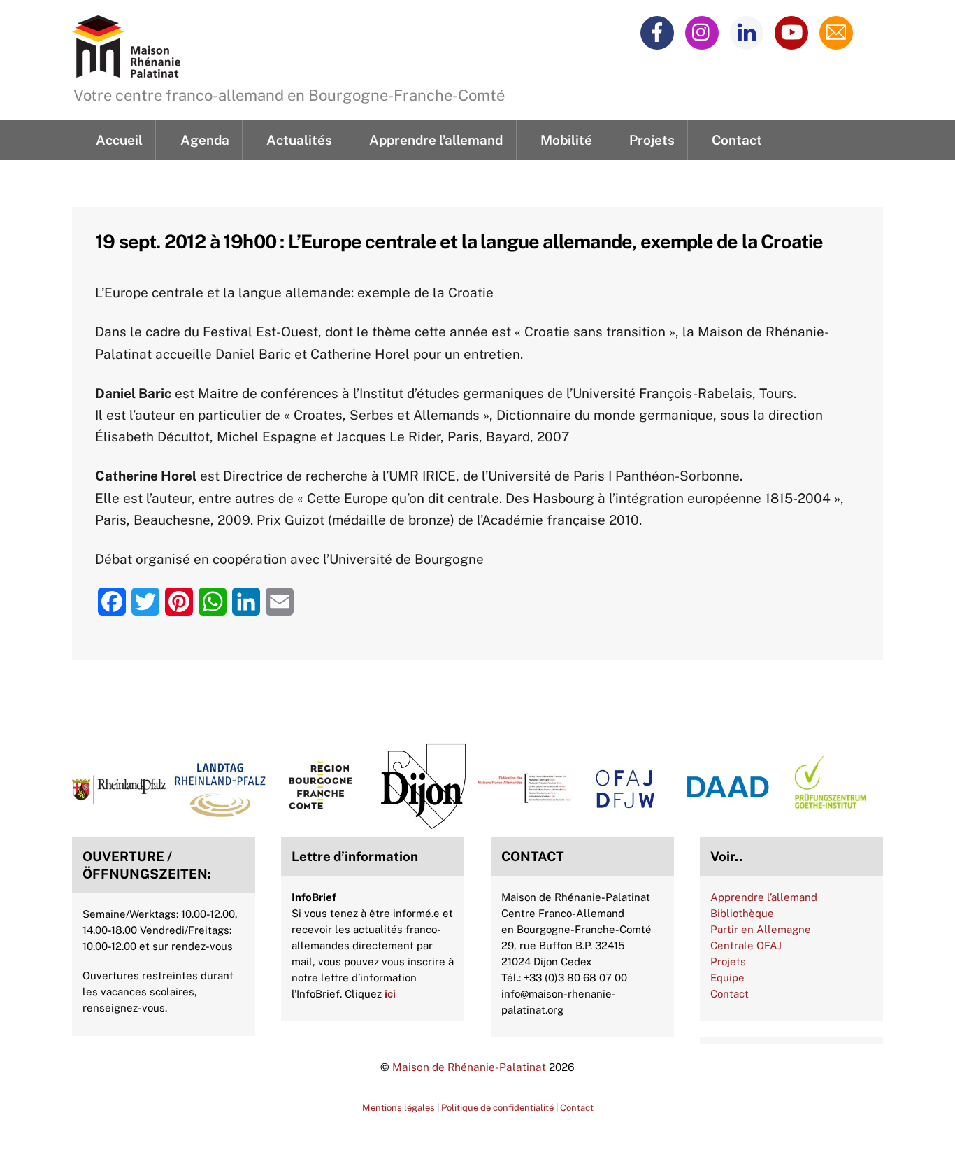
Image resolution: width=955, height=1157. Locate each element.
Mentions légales (398, 1107)
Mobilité (566, 140)
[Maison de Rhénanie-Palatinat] (126, 69)
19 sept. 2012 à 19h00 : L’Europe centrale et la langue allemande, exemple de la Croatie (459, 241)
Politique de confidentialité (497, 1107)
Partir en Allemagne (760, 929)
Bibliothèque (742, 913)
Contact (737, 140)
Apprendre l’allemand (436, 140)
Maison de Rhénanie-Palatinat (469, 1066)
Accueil (119, 140)
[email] (838, 31)
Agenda (204, 140)
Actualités (299, 140)
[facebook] (659, 31)
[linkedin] (749, 31)
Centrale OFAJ (746, 945)
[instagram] (704, 31)
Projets (652, 140)
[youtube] (794, 31)
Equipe (727, 978)
